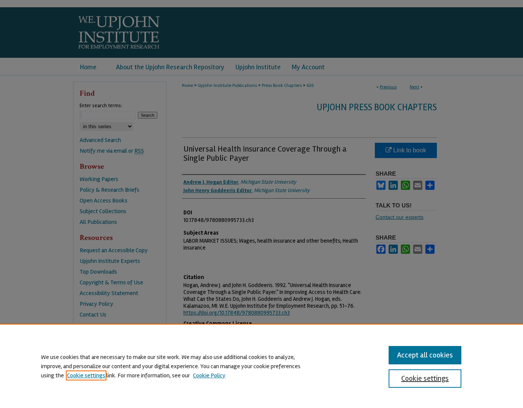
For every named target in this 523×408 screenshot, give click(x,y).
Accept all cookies (425, 355)
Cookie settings (86, 375)
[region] (261, 366)
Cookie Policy (209, 375)
